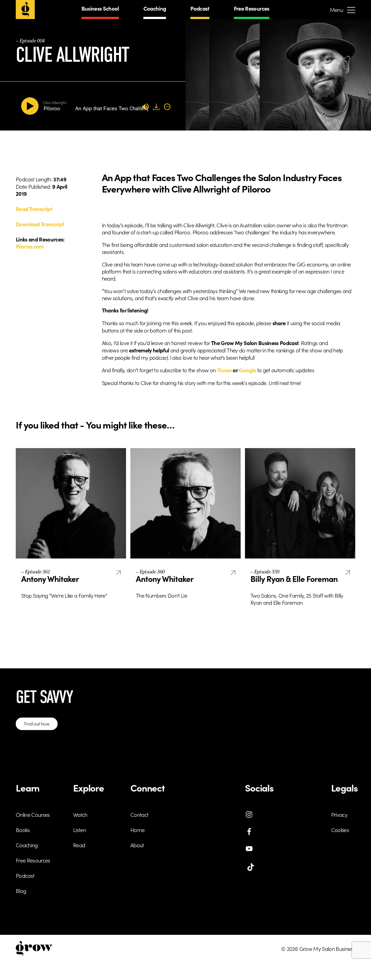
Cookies (340, 829)
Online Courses (33, 814)
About (137, 845)
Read (79, 845)
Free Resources (251, 8)
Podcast (199, 8)
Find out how (36, 723)
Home (137, 829)
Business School (100, 8)
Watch (80, 814)
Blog (21, 890)
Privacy (339, 814)
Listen (79, 829)
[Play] (31, 106)
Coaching (154, 8)
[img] (167, 106)
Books (23, 829)
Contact (139, 814)
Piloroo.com (30, 246)
